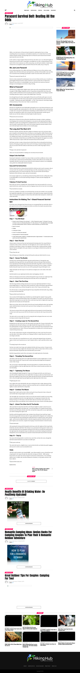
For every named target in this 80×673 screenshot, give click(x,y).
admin (11, 24)
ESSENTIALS (40, 10)
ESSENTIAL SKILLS (33, 10)
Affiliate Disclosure (40, 666)
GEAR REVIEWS (53, 10)
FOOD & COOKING (46, 10)
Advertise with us (31, 666)
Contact (25, 666)
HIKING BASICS (26, 10)
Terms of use (54, 666)
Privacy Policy (47, 666)
